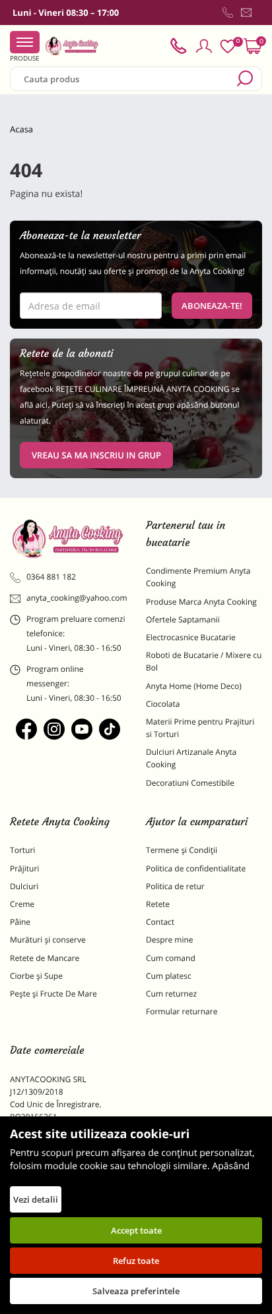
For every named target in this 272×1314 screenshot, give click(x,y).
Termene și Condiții (181, 850)
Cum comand (170, 958)
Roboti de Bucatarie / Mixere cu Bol (203, 661)
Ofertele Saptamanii (183, 619)
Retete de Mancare (44, 958)
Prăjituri (24, 868)
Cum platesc (168, 975)
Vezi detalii (35, 1199)
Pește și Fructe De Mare (53, 993)
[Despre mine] (259, 15)
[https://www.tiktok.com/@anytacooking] (109, 729)
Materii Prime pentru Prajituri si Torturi (200, 728)
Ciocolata (163, 703)
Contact (160, 921)
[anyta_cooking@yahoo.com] (246, 12)
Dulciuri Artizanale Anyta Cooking (191, 758)
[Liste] (228, 46)
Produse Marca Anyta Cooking (201, 601)
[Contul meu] (204, 46)
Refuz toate (136, 1261)
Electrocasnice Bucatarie (191, 637)
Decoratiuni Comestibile (190, 782)
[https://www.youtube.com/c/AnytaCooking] (81, 729)
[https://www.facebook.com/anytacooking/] (26, 729)
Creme (22, 904)
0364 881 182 (51, 576)
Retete (158, 904)
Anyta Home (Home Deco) (194, 686)
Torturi (22, 850)
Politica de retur (175, 886)
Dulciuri (24, 886)
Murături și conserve (48, 939)
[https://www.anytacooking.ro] (72, 46)
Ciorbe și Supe (36, 975)
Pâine (20, 921)
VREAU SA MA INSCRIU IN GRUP (96, 455)
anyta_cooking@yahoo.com (76, 597)
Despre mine (169, 939)
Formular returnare (181, 1011)
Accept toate (136, 1230)
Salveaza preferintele (136, 1291)
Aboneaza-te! (212, 306)
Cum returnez (171, 993)
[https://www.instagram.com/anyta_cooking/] (54, 729)
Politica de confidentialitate (196, 868)
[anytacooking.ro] (68, 539)
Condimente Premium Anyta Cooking (198, 577)
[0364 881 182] (228, 12)
